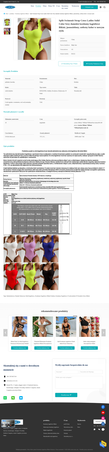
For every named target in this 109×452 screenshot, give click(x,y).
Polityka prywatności (21, 449)
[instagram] (103, 418)
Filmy (45, 6)
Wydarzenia (75, 6)
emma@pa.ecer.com (11, 380)
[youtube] (103, 413)
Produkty (38, 6)
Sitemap (66, 433)
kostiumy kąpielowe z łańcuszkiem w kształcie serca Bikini (73, 296)
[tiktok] (103, 429)
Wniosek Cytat (89, 7)
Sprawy (79, 424)
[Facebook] (103, 407)
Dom (32, 6)
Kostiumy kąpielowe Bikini (22, 13)
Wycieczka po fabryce (69, 427)
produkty (12, 13)
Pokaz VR (51, 6)
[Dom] (10, 7)
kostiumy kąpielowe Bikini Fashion (45, 296)
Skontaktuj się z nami (65, 7)
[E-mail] (23, 399)
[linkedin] (103, 424)
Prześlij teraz (65, 395)
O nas (58, 6)
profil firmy (67, 424)
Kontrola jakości (68, 430)
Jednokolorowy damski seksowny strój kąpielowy (20, 296)
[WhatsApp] (7, 399)
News (78, 427)
